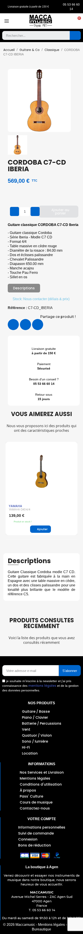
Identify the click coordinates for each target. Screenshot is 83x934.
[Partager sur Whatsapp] (37, 324)
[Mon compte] (68, 21)
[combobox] (32, 35)
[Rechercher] (75, 35)
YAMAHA (15, 506)
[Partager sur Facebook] (13, 324)
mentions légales (42, 685)
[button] (77, 21)
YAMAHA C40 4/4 (19, 509)
